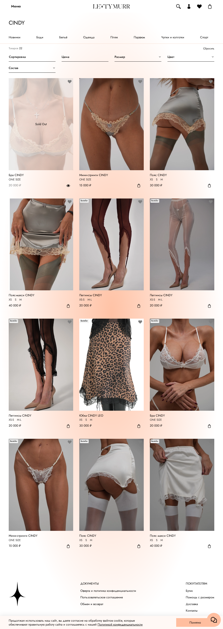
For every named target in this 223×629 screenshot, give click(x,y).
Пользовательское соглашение (101, 597)
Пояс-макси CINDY (21, 295)
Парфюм (139, 37)
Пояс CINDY (158, 175)
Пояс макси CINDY (163, 536)
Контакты (192, 611)
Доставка (192, 604)
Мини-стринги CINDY (93, 175)
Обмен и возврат (91, 604)
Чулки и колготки (172, 37)
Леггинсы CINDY (90, 295)
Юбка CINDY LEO (91, 416)
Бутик (189, 591)
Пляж (114, 37)
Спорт (204, 37)
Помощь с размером (200, 597)
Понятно (195, 622)
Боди (39, 37)
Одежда (89, 37)
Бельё (63, 37)
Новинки (14, 37)
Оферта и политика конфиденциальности (108, 591)
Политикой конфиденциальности (120, 624)
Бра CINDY (16, 175)
